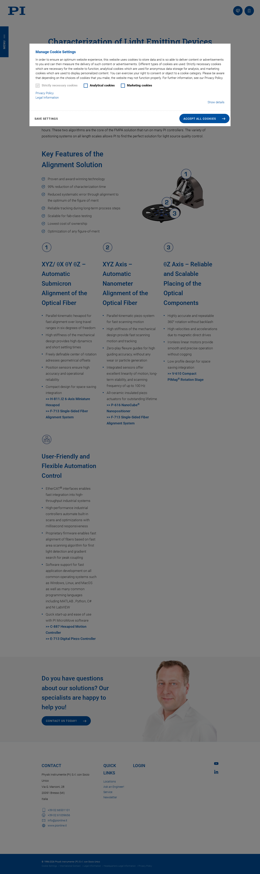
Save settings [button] (46, 118)
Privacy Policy (45, 93)
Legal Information (47, 97)
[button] (204, 118)
